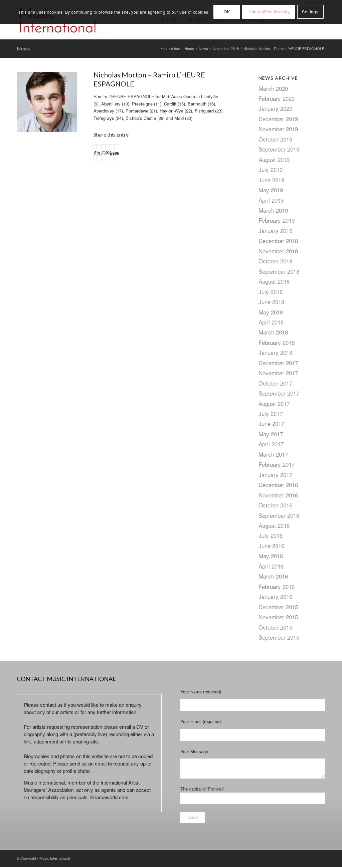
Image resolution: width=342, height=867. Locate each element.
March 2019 (273, 210)
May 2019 (271, 190)
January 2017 (275, 474)
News (23, 48)
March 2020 (273, 88)
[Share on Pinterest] (108, 153)
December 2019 (278, 119)
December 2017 (278, 363)
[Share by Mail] (117, 153)
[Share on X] (99, 153)
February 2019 (277, 220)
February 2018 (277, 342)
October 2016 (275, 505)
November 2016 (278, 495)
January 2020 (275, 108)
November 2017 (278, 373)
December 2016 (278, 484)
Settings (310, 11)
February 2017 (277, 464)
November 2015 (278, 617)
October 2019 (275, 139)
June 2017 (271, 423)
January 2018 (275, 352)
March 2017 (273, 454)
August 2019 (274, 159)
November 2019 (278, 129)
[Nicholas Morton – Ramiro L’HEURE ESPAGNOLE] (47, 102)
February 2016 (277, 586)
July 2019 (271, 169)
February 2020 (277, 98)
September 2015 (279, 637)
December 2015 (278, 607)
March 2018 (273, 332)
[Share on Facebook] (95, 153)
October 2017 (275, 383)
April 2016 (271, 566)
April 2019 (271, 200)
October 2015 (275, 627)
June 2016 (271, 545)
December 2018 (278, 240)
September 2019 (279, 149)
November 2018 (278, 251)
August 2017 (274, 403)
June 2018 (271, 301)
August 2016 (274, 525)
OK (227, 11)
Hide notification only (268, 11)
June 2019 (271, 180)
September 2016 (279, 515)
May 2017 (271, 434)
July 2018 (271, 291)
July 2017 (271, 413)
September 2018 (279, 271)
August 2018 (274, 281)
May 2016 (271, 556)
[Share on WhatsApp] (104, 153)
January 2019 (275, 230)
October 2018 (275, 261)
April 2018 (271, 322)
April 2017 (271, 444)
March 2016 (273, 576)
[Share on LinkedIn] (112, 153)
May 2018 (271, 312)
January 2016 (275, 596)
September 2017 (279, 393)
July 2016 (271, 535)
